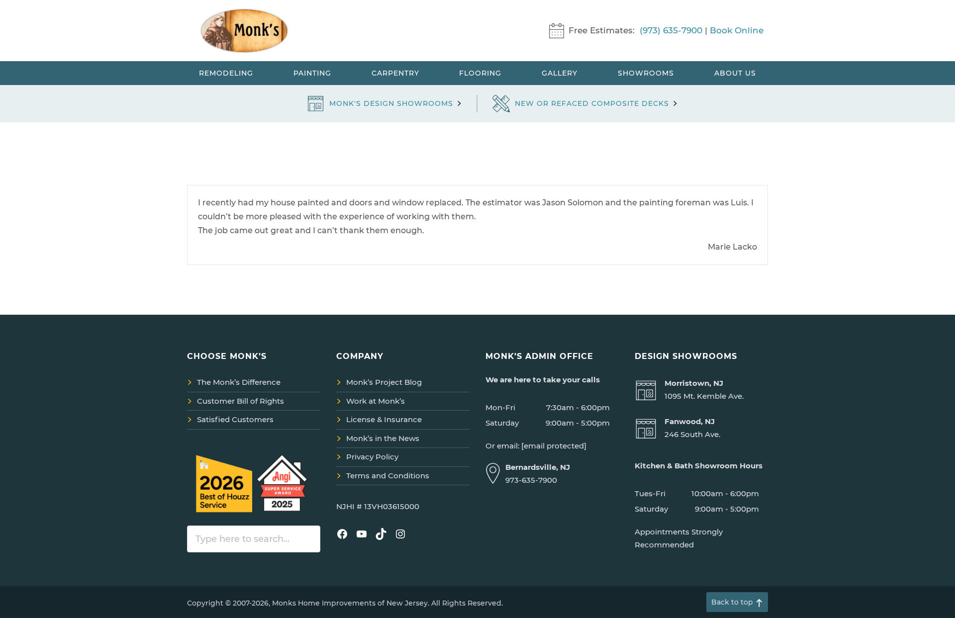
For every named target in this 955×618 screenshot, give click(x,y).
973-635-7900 (531, 480)
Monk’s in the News (382, 438)
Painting (312, 73)
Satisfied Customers (235, 419)
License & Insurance (384, 419)
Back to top (732, 602)
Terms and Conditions (387, 475)
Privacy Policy (372, 456)
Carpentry (395, 73)
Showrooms (646, 73)
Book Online (737, 30)
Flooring (480, 73)
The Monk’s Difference (239, 382)
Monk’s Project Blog (384, 382)
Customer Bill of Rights (240, 401)
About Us (735, 73)
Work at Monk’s (375, 401)
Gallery (559, 73)
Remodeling (226, 73)
